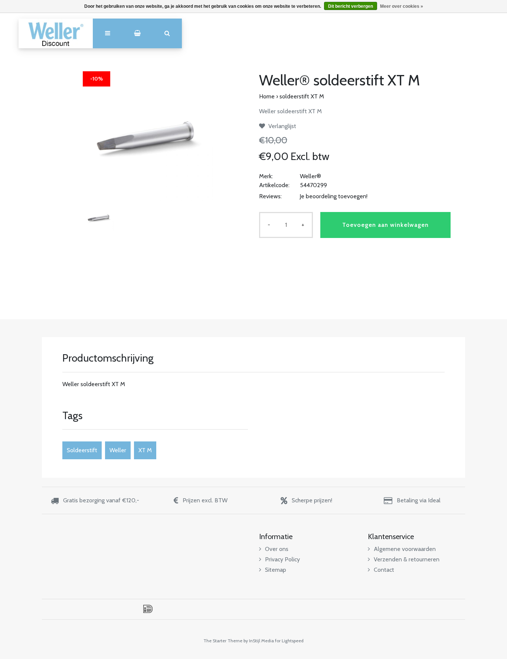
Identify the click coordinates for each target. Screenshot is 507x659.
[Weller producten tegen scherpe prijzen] (56, 33)
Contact (384, 569)
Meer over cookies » (401, 6)
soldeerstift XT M (301, 96)
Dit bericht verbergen (350, 6)
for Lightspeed (289, 640)
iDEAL (148, 609)
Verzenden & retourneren (406, 559)
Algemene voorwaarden (405, 548)
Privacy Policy (282, 559)
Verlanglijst (281, 126)
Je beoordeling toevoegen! (333, 196)
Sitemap (275, 569)
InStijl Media (261, 640)
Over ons (276, 548)
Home (267, 96)
